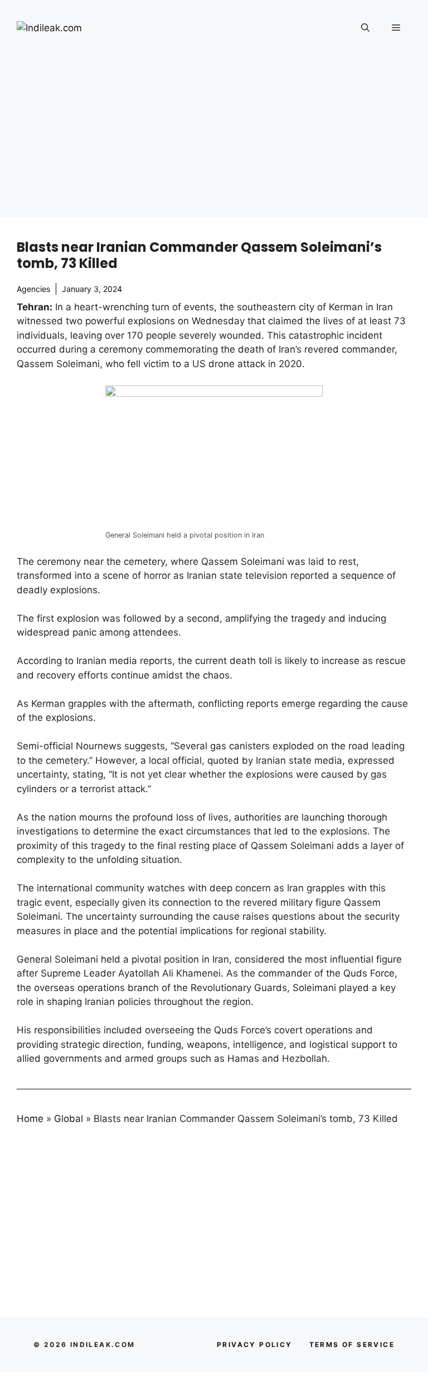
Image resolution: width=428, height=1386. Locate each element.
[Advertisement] (214, 139)
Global (68, 1118)
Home (30, 1118)
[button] (365, 28)
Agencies (33, 289)
